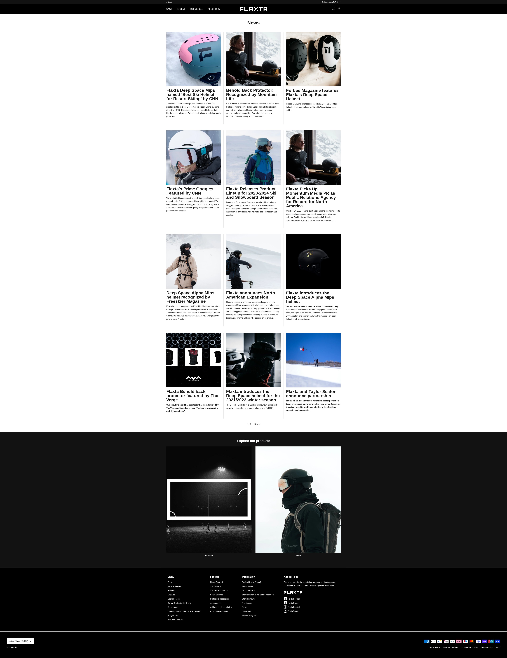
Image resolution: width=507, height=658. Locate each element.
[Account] (333, 9)
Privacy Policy (435, 647)
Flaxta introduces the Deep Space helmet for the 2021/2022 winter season (253, 395)
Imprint (498, 647)
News (244, 607)
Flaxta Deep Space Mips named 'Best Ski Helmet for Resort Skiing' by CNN (192, 94)
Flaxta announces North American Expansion (250, 294)
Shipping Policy (486, 647)
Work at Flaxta (248, 590)
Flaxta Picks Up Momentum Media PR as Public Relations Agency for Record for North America (311, 197)
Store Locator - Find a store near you (258, 595)
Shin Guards (215, 586)
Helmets (171, 590)
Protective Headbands (219, 599)
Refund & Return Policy (469, 647)
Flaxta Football (216, 582)
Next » (257, 424)
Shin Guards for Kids (219, 590)
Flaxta (14, 648)
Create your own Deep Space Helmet (184, 611)
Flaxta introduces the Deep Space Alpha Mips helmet (310, 297)
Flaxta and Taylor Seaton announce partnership (311, 393)
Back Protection (174, 586)
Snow (169, 9)
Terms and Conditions (450, 647)
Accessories (173, 607)
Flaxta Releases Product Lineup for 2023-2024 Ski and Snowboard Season (251, 193)
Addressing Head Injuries (221, 607)
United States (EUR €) (330, 2)
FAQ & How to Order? (251, 582)
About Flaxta (214, 9)
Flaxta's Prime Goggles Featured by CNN (189, 190)
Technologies (196, 9)
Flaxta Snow (292, 603)
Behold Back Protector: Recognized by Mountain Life (251, 94)
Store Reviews (248, 599)
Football (181, 9)
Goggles (171, 595)
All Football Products (219, 611)
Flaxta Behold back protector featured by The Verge (192, 395)
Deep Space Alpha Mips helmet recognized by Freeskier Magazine (190, 297)
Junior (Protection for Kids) (179, 603)
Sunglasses (173, 615)
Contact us (246, 611)
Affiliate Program (249, 615)
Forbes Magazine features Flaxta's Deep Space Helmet (312, 94)
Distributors (247, 603)
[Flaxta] (253, 9)
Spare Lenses (174, 599)
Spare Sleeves (216, 595)
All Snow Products (176, 620)
